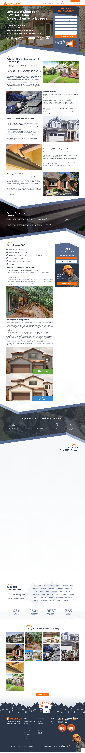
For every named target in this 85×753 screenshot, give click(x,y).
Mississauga (36, 594)
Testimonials (27, 730)
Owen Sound (43, 597)
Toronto (52, 600)
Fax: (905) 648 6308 (9, 726)
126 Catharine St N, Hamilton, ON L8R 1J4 (13, 723)
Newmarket (50, 594)
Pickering (51, 597)
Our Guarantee (28, 727)
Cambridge (43, 588)
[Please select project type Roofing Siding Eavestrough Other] (66, 23)
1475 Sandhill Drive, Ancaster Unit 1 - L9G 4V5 (14, 721)
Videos (52, 721)
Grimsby (35, 591)
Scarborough (68, 597)
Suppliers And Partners (30, 729)
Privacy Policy (27, 734)
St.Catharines (44, 600)
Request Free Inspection (66, 36)
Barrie (45, 585)
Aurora (39, 585)
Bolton (51, 585)
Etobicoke (60, 588)
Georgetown (68, 588)
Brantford (72, 585)
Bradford (58, 585)
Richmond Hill (59, 597)
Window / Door (42, 727)
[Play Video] (67, 219)
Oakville (64, 594)
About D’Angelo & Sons (29, 721)
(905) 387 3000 (9, 725)
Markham (68, 591)
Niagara (57, 594)
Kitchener (54, 591)
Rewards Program (28, 732)
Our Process (27, 725)
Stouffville (35, 600)
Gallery (57, 3)
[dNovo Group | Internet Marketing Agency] (66, 747)
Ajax (34, 585)
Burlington (35, 588)
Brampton (65, 585)
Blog (52, 723)
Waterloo (66, 600)
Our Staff (26, 723)
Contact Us (77, 3)
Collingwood (52, 588)
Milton (43, 594)
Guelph (41, 591)
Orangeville (71, 594)
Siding (39, 725)
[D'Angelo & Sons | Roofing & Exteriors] (13, 3)
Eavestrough (41, 723)
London (61, 591)
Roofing (40, 721)
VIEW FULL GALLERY (42, 694)
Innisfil (47, 591)
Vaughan (59, 600)
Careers (26, 736)
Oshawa (35, 597)
